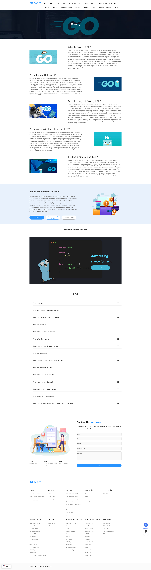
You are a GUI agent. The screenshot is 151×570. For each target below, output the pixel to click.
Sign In (116, 7)
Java (67, 528)
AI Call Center (51, 523)
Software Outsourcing (34, 525)
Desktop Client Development (73, 499)
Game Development (71, 501)
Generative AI (66, 3)
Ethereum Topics (89, 550)
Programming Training (66, 7)
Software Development (35, 531)
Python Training (107, 525)
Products (46, 7)
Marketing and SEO (71, 523)
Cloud (67, 533)
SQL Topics (87, 539)
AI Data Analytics (77, 3)
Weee (86, 496)
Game (67, 509)
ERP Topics (69, 539)
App (110, 3)
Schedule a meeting (69, 217)
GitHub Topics (32, 550)
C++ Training (106, 528)
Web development (34, 528)
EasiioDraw (78, 7)
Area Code (105, 493)
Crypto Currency (89, 523)
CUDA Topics (88, 533)
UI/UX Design (69, 507)
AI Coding (86, 7)
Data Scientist (32, 536)
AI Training (105, 533)
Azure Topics (88, 544)
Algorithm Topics (89, 528)
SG (85, 493)
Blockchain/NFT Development (73, 504)
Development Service (90, 3)
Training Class (69, 512)
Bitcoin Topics (88, 552)
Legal (93, 7)
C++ (67, 515)
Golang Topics (33, 544)
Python (68, 536)
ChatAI (57, 3)
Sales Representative (34, 542)
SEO (51, 3)
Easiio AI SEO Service (34, 523)
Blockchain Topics (89, 531)
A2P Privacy (51, 499)
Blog (115, 3)
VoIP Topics (69, 544)
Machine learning (70, 531)
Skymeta (87, 499)
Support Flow (103, 3)
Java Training (106, 523)
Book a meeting (96, 422)
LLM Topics (87, 536)
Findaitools (87, 501)
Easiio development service (53, 217)
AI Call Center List (52, 525)
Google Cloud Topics (90, 542)
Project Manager (33, 539)
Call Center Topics (70, 550)
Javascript (68, 525)
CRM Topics (69, 542)
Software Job (32, 533)
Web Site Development (72, 493)
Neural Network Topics (90, 525)
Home (46, 3)
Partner (55, 7)
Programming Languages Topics (37, 555)
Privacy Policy (51, 496)
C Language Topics (34, 547)
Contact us (36, 217)
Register (108, 7)
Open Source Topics (71, 547)
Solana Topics (32, 552)
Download (101, 7)
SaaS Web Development (72, 496)
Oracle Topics (88, 555)
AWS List (87, 547)
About (49, 493)
